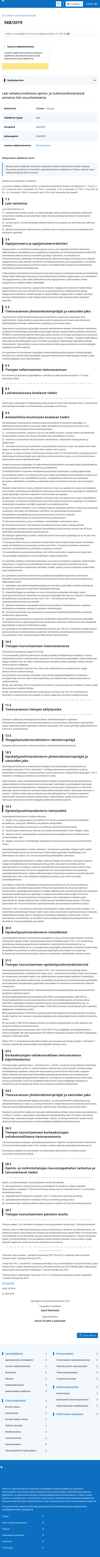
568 (68, 33)
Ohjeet (5, 1516)
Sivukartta (7, 1541)
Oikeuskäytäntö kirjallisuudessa (20, 1450)
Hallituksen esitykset (69, 1414)
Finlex (8, 33)
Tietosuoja (7, 1547)
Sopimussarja (63, 1393)
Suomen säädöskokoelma (20, 15)
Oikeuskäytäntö (15, 1400)
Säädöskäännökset (14, 1385)
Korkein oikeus (12, 1406)
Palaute (6, 1528)
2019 (60, 33)
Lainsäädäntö (20, 33)
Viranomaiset (64, 1353)
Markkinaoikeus (13, 1431)
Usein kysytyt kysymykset (14, 1522)
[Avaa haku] (58, 4)
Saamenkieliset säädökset (17, 1391)
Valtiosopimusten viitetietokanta (72, 1405)
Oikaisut (9, 1378)
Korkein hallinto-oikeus (16, 1419)
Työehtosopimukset (66, 1378)
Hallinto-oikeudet (13, 1425)
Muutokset (10, 1372)
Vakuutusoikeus (13, 1444)
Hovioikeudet (11, 1413)
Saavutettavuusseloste (13, 1535)
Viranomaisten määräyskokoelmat (73, 1359)
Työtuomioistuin (13, 1438)
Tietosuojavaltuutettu (67, 1372)
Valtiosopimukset (67, 1387)
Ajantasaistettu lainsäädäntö (19, 1359)
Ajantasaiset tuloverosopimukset (72, 1399)
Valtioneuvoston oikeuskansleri (71, 1366)
